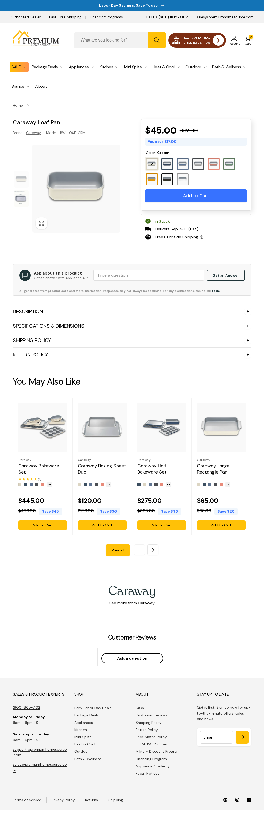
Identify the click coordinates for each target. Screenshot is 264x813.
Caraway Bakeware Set (38, 469)
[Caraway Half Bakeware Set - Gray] (156, 484)
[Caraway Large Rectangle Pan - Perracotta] (221, 484)
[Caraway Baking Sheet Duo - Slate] (90, 484)
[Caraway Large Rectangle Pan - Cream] (198, 484)
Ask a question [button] (132, 658)
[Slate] (183, 164)
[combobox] (120, 40)
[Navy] (167, 164)
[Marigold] (152, 179)
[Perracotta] (214, 164)
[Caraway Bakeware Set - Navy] (25, 484)
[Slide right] (152, 549)
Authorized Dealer (25, 17)
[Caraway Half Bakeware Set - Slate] (150, 484)
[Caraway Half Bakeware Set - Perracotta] (161, 484)
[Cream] (152, 164)
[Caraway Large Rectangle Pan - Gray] (215, 484)
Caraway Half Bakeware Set (152, 469)
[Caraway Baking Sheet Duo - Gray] (96, 484)
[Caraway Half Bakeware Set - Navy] (139, 484)
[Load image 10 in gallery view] (21, 198)
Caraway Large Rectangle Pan (213, 469)
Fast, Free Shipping (65, 17)
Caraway (33, 132)
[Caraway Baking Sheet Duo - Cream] (79, 484)
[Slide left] (139, 549)
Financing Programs (106, 17)
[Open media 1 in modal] (76, 189)
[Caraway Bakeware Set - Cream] (19, 484)
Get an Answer (225, 275)
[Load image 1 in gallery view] (21, 179)
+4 (49, 484)
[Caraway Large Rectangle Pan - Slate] (209, 484)
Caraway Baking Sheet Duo (102, 469)
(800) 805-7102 (26, 707)
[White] (183, 179)
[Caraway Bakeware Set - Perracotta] (42, 484)
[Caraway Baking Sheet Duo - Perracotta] (102, 484)
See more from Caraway (132, 603)
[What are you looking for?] (157, 40)
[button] (248, 40)
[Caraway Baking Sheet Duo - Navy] (85, 484)
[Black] (167, 179)
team (216, 291)
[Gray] (198, 164)
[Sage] (229, 164)
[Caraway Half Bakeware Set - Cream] (144, 484)
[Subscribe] (242, 737)
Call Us (167, 17)
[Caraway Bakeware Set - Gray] (36, 484)
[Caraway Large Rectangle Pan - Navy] (204, 484)
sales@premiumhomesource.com (225, 17)
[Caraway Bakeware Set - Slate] (31, 484)
